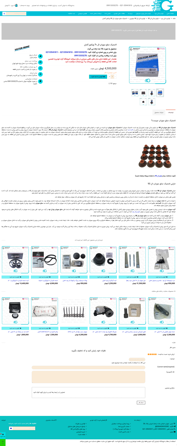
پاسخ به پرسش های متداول (76, 426)
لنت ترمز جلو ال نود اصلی (21, 281)
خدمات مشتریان (50, 420)
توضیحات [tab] (170, 112)
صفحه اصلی (170, 13)
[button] (88, 261)
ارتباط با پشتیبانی (31, 79)
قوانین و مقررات (80, 423)
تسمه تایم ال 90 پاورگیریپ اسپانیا (77, 281)
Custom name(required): (165, 367)
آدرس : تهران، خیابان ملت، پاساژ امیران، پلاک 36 (158, 423)
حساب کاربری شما (123, 426)
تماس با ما (108, 13)
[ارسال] (4, 13)
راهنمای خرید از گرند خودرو (98, 420)
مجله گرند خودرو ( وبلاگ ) (121, 429)
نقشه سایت (81, 434)
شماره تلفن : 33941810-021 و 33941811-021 (158, 429)
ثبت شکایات (71, 13)
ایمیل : (171, 432)
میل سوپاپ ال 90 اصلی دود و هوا (165, 281)
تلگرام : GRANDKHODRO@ (164, 426)
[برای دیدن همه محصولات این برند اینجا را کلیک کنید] (22, 48)
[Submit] (11, 428)
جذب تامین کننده (124, 432)
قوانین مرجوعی (82, 13)
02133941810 (66, 52)
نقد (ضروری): (170, 372)
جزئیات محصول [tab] (158, 112)
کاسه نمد (130, 130)
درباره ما (130, 13)
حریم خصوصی (80, 432)
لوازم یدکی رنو (159, 13)
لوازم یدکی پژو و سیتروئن (143, 13)
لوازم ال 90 (158, 176)
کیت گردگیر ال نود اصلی (139, 281)
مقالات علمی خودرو (119, 13)
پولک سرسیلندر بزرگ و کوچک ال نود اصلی (104, 281)
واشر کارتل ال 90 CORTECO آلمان (77, 332)
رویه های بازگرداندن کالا (78, 429)
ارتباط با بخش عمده (95, 13)
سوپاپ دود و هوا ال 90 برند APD (106, 332)
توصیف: (172, 359)
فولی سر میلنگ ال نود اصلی (20, 332)
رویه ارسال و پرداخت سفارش (120, 423)
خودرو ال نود (136, 212)
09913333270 (116, 30)
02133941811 (52, 52)
